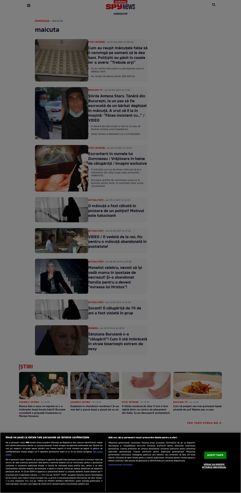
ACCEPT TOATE (215, 455)
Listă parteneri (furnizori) (120, 464)
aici (39, 475)
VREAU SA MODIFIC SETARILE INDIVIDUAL (214, 466)
